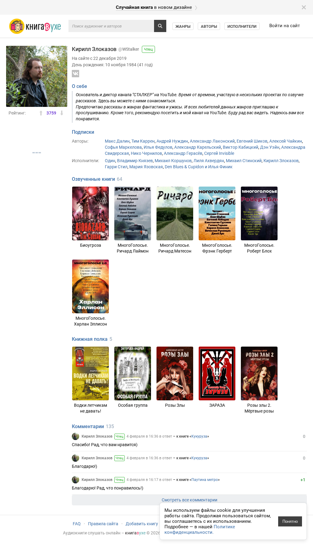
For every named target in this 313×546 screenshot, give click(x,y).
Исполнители (241, 26)
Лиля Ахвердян (208, 160)
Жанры (182, 26)
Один (110, 160)
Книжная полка (90, 339)
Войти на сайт (284, 25)
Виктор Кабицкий (240, 147)
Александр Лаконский (212, 141)
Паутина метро (204, 480)
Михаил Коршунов (173, 160)
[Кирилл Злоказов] (75, 436)
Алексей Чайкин (285, 141)
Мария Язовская (146, 166)
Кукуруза (199, 436)
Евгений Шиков (252, 141)
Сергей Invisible (219, 153)
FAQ (77, 523)
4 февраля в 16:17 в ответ (149, 480)
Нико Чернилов (146, 153)
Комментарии (88, 426)
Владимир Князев (135, 160)
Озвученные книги (93, 179)
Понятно (290, 521)
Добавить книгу (142, 523)
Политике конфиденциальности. (199, 529)
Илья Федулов (158, 147)
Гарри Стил (116, 166)
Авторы (209, 26)
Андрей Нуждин (172, 141)
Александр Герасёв (183, 153)
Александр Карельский (197, 147)
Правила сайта (103, 523)
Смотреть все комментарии (189, 499)
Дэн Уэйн (269, 147)
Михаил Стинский (244, 160)
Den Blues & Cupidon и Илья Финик (199, 166)
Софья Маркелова (123, 147)
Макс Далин (117, 141)
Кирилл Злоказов (281, 160)
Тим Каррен (143, 141)
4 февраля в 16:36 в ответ (149, 436)
